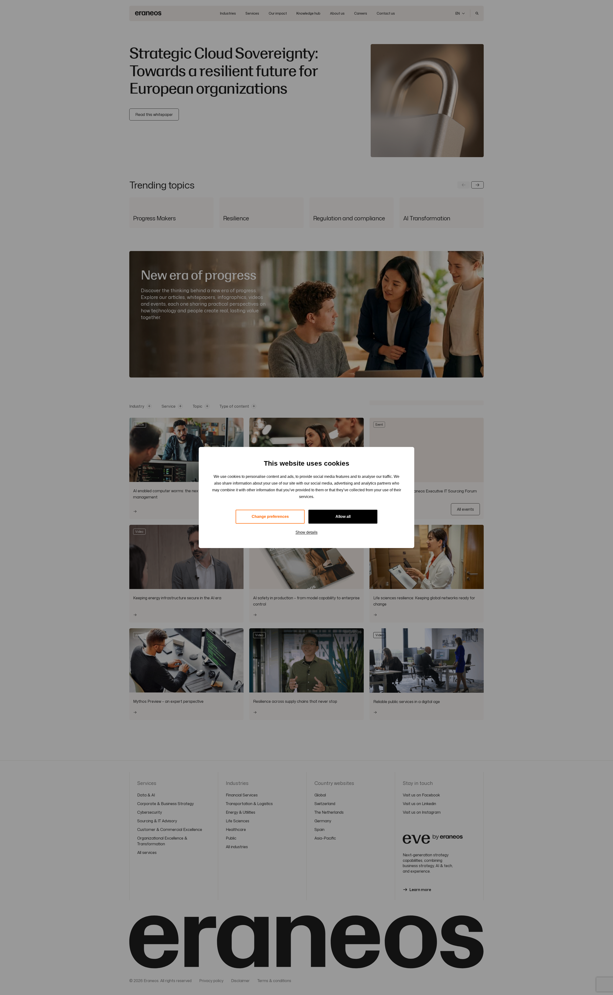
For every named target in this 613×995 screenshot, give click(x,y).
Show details (306, 532)
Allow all (343, 517)
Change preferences (270, 517)
